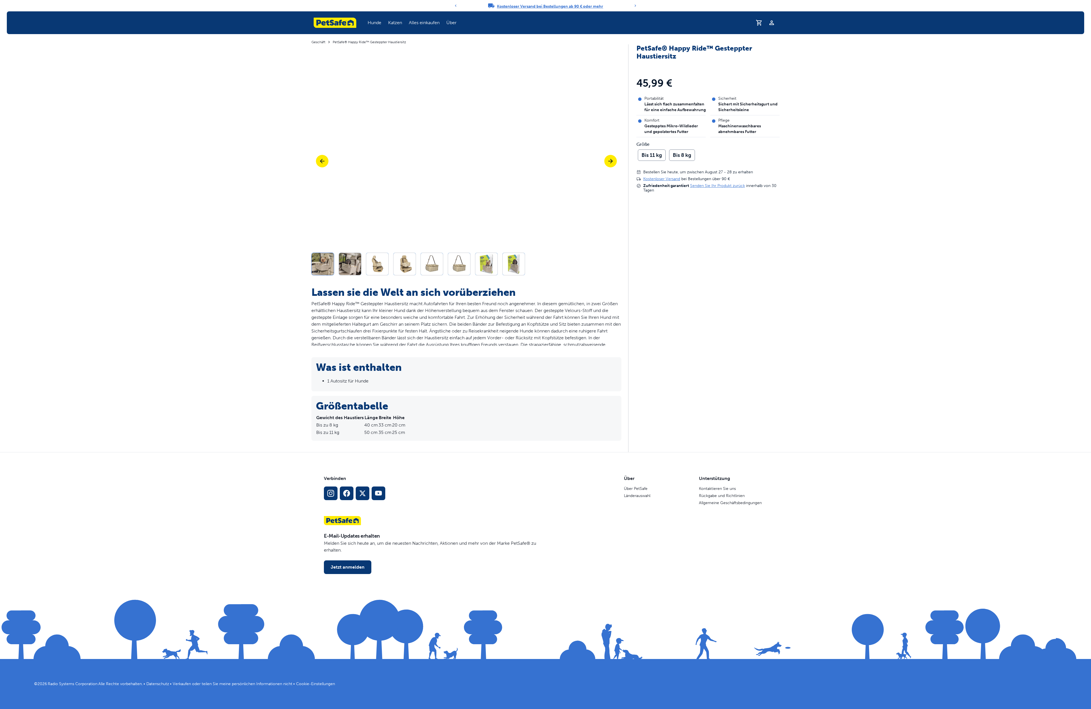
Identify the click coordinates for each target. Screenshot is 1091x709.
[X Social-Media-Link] (362, 493)
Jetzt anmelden (348, 567)
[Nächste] (610, 161)
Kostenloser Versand (661, 178)
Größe (642, 144)
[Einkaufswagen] (759, 22)
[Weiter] (635, 5)
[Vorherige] (322, 161)
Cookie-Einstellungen (315, 683)
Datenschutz (157, 683)
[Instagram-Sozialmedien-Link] (331, 493)
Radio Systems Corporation (72, 683)
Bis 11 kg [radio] (652, 155)
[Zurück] (455, 5)
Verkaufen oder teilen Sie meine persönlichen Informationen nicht (232, 683)
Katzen (395, 22)
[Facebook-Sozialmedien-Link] (346, 493)
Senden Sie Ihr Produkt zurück (717, 185)
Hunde (374, 22)
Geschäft (318, 42)
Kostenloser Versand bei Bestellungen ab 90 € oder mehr (550, 6)
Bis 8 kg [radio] (682, 155)
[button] (374, 22)
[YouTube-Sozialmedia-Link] (378, 493)
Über (451, 22)
